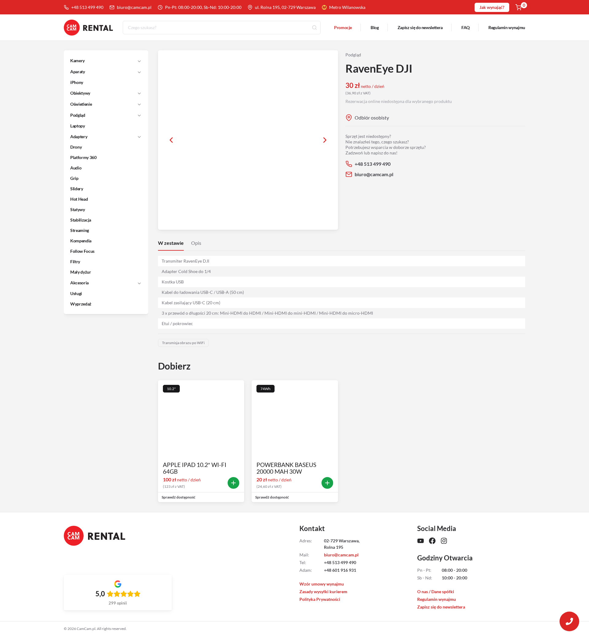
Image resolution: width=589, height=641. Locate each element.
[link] (102, 82)
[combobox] (222, 27)
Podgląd (353, 54)
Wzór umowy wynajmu (321, 583)
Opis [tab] (196, 243)
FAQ (465, 27)
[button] (102, 60)
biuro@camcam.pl (134, 7)
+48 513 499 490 (87, 7)
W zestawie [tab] (171, 243)
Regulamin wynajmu (506, 27)
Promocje (343, 27)
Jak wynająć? (491, 7)
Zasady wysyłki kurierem (323, 591)
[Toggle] (139, 61)
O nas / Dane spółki (435, 591)
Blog (375, 27)
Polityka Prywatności (319, 599)
